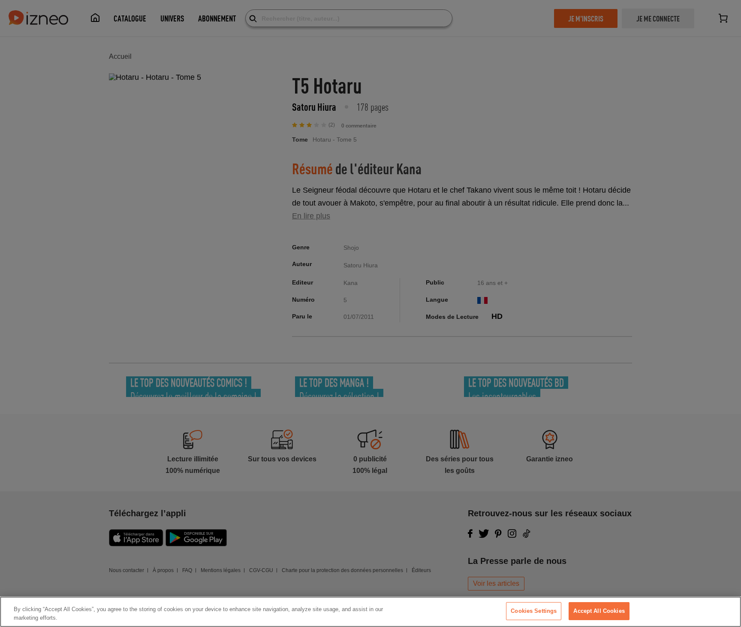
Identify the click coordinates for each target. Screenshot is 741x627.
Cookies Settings (534, 611)
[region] (370, 612)
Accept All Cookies (598, 611)
